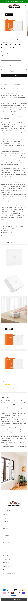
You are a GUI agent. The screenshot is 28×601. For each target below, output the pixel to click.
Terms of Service (7, 559)
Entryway (5, 514)
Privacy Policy (6, 569)
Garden (5, 539)
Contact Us (6, 555)
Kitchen (5, 525)
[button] (2, 5)
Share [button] (4, 80)
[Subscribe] (23, 583)
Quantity (3, 62)
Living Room (6, 518)
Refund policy (6, 563)
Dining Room (6, 521)
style (2, 55)
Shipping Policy (7, 566)
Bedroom (5, 528)
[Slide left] (10, 39)
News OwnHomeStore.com (9, 573)
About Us (5, 552)
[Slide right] (17, 39)
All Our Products (7, 542)
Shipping (8, 53)
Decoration (6, 535)
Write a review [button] (14, 388)
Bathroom (5, 532)
